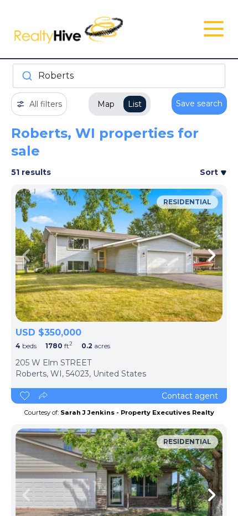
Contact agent (190, 396)
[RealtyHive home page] (83, 29)
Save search (199, 104)
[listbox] (119, 255)
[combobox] (119, 76)
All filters (45, 104)
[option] (119, 255)
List (135, 104)
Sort (210, 172)
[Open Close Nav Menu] (213, 29)
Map (106, 104)
